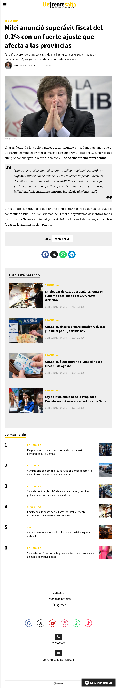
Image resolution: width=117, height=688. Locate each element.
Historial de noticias (58, 599)
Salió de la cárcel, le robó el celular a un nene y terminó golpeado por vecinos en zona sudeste (58, 493)
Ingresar (60, 605)
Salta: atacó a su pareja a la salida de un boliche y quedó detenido (59, 534)
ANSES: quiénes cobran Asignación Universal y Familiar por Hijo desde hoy (75, 329)
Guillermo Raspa (25, 65)
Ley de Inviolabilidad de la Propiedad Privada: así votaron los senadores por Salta (75, 399)
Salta (30, 527)
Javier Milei (63, 238)
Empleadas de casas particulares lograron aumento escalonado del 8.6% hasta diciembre (74, 295)
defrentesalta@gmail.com (59, 659)
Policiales (34, 444)
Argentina (11, 20)
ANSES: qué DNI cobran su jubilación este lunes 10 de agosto (73, 364)
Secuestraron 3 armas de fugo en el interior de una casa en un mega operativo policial (60, 554)
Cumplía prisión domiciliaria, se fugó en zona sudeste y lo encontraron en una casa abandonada (59, 472)
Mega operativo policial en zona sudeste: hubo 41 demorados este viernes (55, 451)
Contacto (58, 592)
